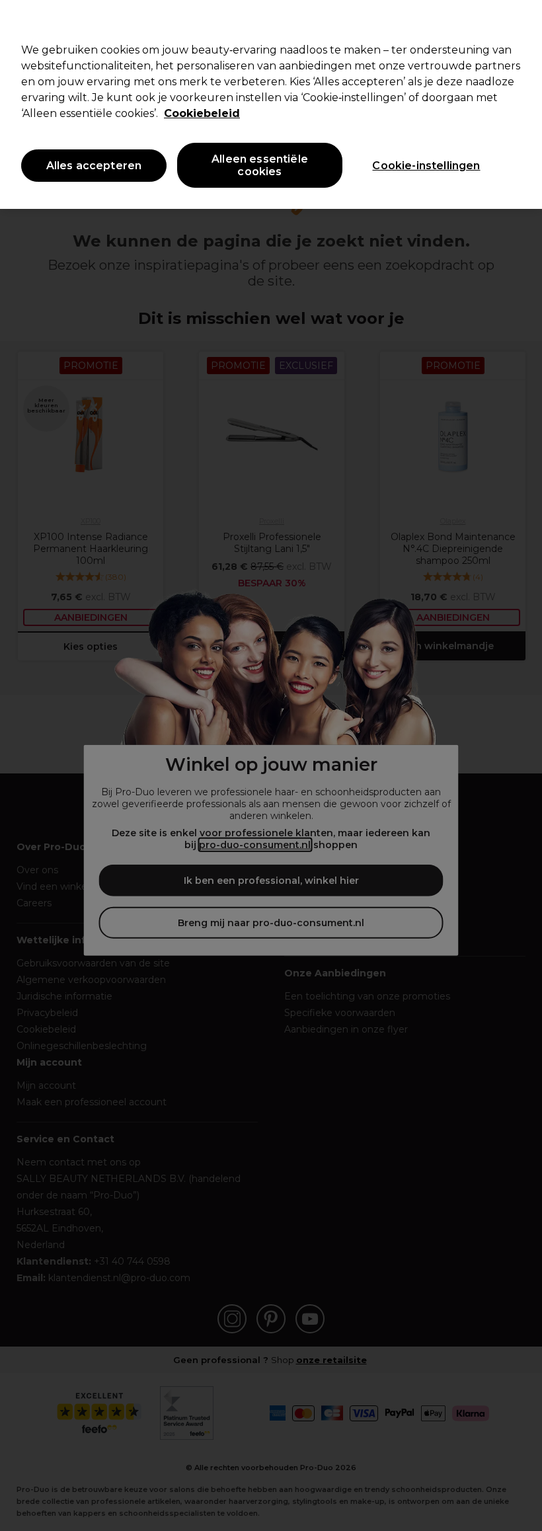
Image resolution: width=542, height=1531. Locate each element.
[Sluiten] (520, 21)
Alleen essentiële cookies (260, 165)
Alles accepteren (94, 165)
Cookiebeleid (202, 113)
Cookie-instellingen (426, 165)
